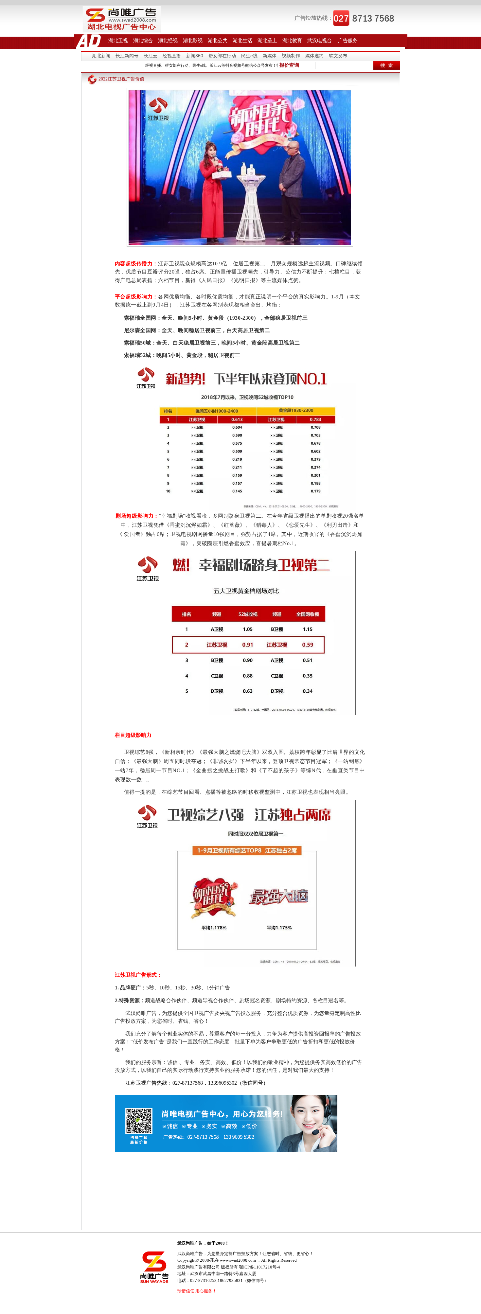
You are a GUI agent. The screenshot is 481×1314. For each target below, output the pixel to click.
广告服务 (348, 40)
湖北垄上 (267, 40)
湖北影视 (193, 40)
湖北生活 (242, 40)
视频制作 (291, 55)
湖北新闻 (101, 55)
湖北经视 (168, 40)
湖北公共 (217, 40)
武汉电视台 (319, 40)
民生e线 (249, 55)
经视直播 (172, 55)
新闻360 (194, 55)
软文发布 (338, 55)
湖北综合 (143, 40)
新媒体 (269, 55)
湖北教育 (292, 40)
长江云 (150, 55)
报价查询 (289, 65)
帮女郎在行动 (222, 55)
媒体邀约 (314, 55)
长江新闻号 (127, 55)
